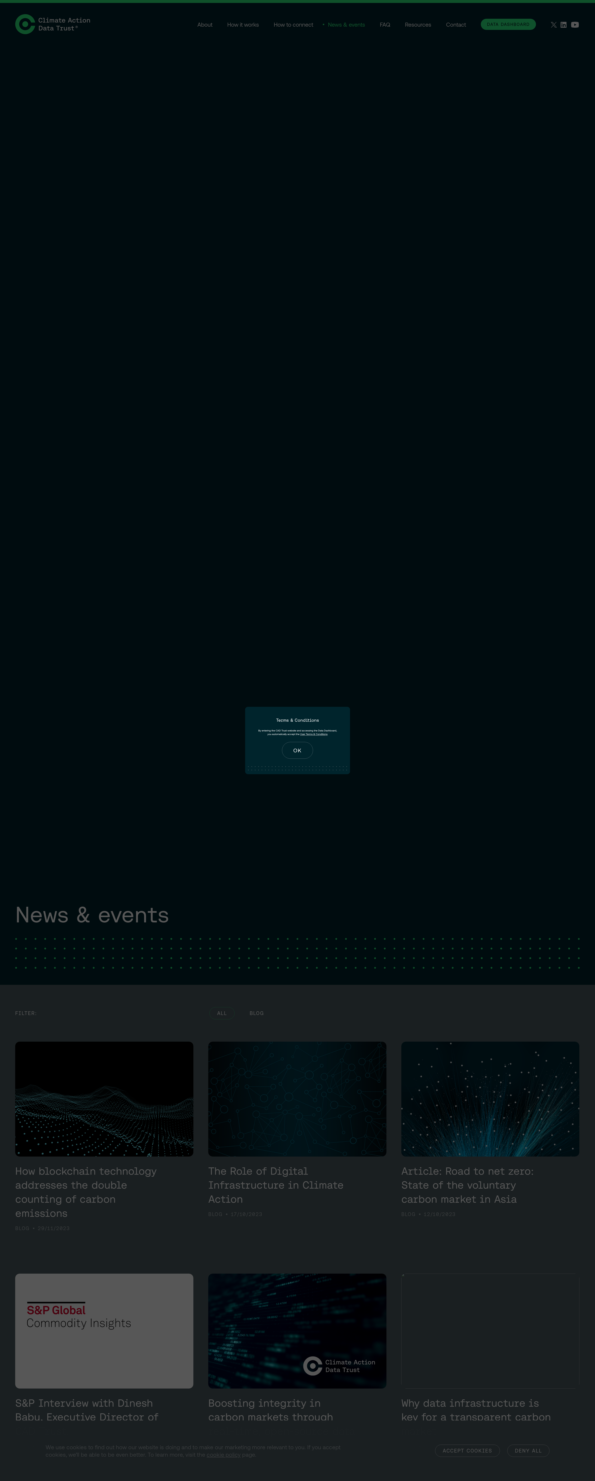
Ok (297, 750)
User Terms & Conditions (314, 734)
